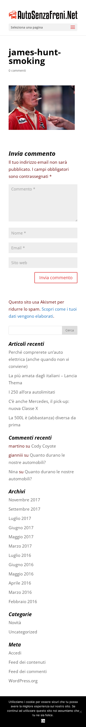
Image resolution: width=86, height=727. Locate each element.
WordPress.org (23, 681)
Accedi (15, 653)
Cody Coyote (43, 446)
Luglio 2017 (20, 518)
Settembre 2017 (24, 509)
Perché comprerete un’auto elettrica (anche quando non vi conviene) (39, 359)
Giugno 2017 (21, 528)
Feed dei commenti (28, 671)
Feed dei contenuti (27, 662)
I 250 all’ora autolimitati (32, 392)
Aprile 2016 (20, 583)
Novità (15, 622)
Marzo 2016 (20, 592)
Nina (13, 472)
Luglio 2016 (20, 555)
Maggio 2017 (21, 537)
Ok (43, 721)
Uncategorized (23, 632)
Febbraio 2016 (23, 601)
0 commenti (17, 70)
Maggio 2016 (21, 574)
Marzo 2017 (20, 546)
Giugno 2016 (21, 564)
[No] (80, 712)
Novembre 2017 (24, 500)
